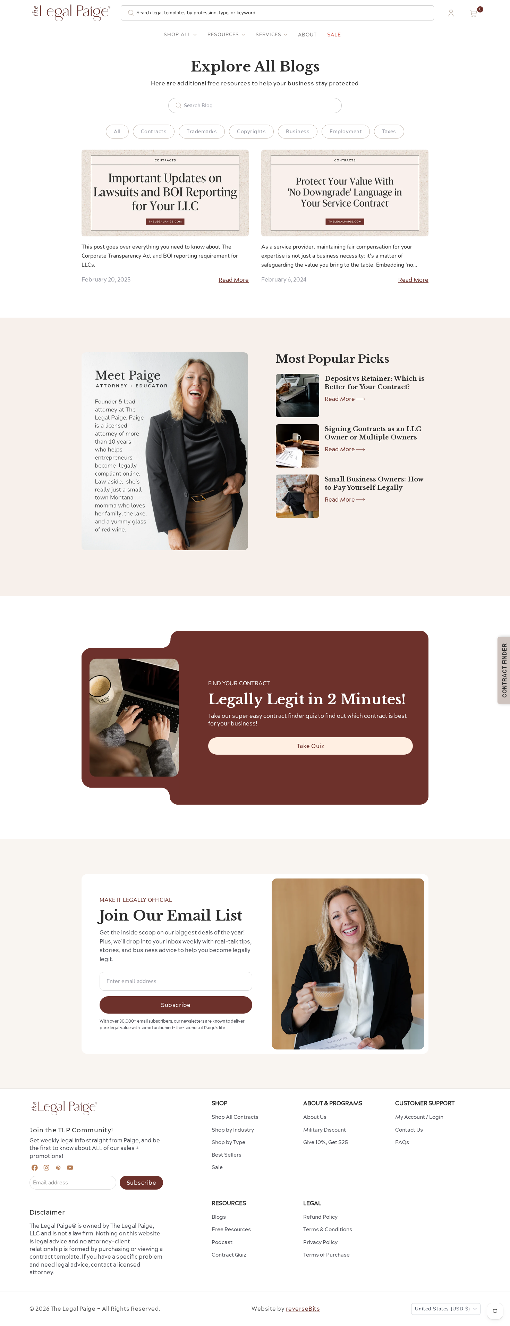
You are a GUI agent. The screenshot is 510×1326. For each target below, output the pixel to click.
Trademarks (202, 131)
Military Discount (324, 1129)
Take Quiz (310, 745)
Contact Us (409, 1129)
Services (268, 35)
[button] (474, 13)
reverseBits (303, 1308)
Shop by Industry (233, 1129)
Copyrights (251, 131)
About (307, 35)
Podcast (222, 1242)
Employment (346, 131)
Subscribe (176, 1004)
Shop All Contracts (235, 1117)
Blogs (219, 1217)
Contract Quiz (229, 1254)
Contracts (154, 131)
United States (442, 1309)
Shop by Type (228, 1142)
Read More (234, 280)
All (117, 131)
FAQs (402, 1142)
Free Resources (231, 1229)
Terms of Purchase (326, 1254)
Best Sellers (226, 1154)
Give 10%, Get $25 (325, 1142)
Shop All (177, 35)
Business (297, 131)
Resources (223, 35)
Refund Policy (320, 1217)
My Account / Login (419, 1117)
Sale (334, 35)
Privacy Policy (320, 1242)
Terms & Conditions (327, 1229)
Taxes (389, 131)
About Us (314, 1117)
